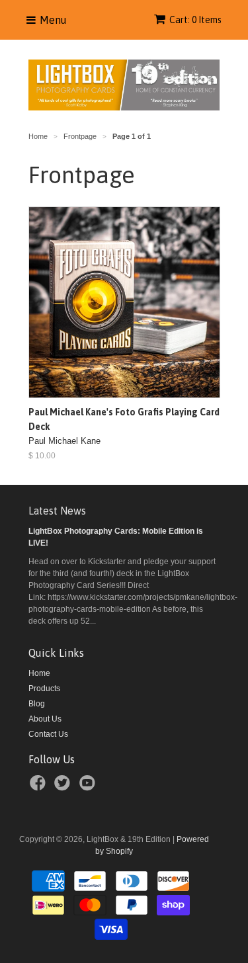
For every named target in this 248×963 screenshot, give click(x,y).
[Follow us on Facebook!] (40, 787)
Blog (36, 703)
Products (44, 688)
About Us (45, 719)
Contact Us (48, 734)
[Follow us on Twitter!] (64, 787)
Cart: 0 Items (195, 20)
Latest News (57, 511)
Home (39, 673)
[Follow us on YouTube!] (89, 787)
